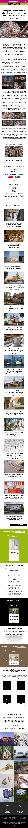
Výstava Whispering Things (14, 585)
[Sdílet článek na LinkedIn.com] (20, 174)
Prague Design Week (17, 671)
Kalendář (8, 811)
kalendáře (19, 565)
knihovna (23, 166)
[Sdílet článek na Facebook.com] (5, 174)
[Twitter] (12, 721)
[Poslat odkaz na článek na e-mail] (17, 177)
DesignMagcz (23, 728)
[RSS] (22, 721)
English (20, 812)
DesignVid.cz (16, 601)
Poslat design (20, 811)
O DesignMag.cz (20, 804)
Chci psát (8, 806)
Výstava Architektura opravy (14, 579)
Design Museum (17, 628)
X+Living (15, 171)
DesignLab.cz (16, 825)
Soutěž (20, 810)
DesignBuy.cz (20, 532)
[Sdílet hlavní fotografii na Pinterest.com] (10, 177)
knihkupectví (17, 166)
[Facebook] (5, 721)
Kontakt (8, 804)
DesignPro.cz (21, 647)
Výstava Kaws (14, 574)
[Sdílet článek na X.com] (13, 174)
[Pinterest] (15, 721)
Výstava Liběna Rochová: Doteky (14, 591)
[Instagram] (9, 721)
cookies (5, 823)
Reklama (8, 805)
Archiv (20, 806)
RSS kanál (8, 810)
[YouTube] (19, 721)
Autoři (20, 805)
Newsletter (7, 812)
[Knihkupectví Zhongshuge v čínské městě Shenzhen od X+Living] (14, 29)
